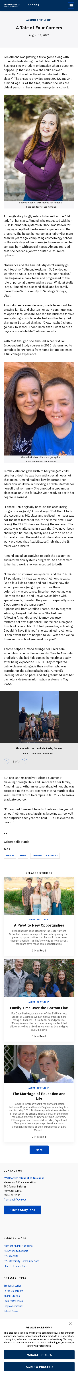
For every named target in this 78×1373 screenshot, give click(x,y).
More (39, 1150)
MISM (23, 855)
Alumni (10, 855)
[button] (70, 1323)
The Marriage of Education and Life (39, 1096)
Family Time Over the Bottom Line (39, 1007)
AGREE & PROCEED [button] (39, 1367)
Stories (33, 5)
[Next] (24, 761)
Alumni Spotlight (39, 20)
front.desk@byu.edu (15, 1199)
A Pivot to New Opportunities (39, 925)
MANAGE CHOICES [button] (39, 1355)
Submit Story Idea (22, 1210)
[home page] (13, 5)
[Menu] (71, 5)
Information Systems (45, 855)
